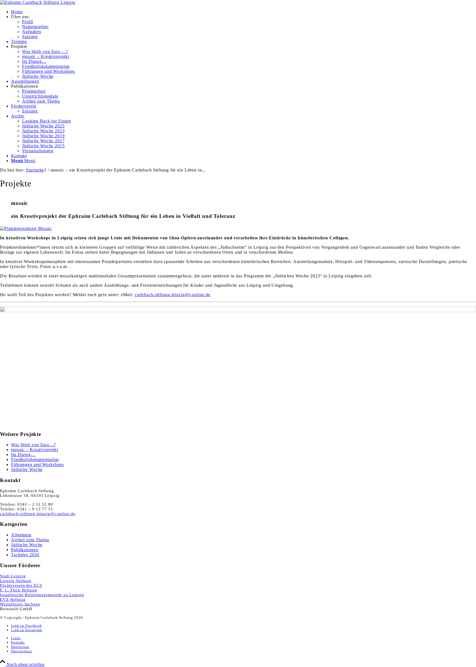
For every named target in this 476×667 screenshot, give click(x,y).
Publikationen (24, 549)
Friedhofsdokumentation (35, 459)
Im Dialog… (23, 454)
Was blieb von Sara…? (33, 444)
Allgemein (21, 534)
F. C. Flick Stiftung (18, 590)
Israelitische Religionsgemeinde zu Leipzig (42, 595)
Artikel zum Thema (30, 539)
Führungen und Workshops (37, 464)
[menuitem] (243, 11)
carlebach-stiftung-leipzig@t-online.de (172, 294)
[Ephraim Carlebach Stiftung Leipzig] (37, 2)
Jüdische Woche (26, 469)
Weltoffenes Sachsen (20, 604)
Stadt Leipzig (13, 576)
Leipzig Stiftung (15, 580)
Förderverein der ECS (21, 585)
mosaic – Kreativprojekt (34, 449)
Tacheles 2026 (25, 554)
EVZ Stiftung (13, 599)
